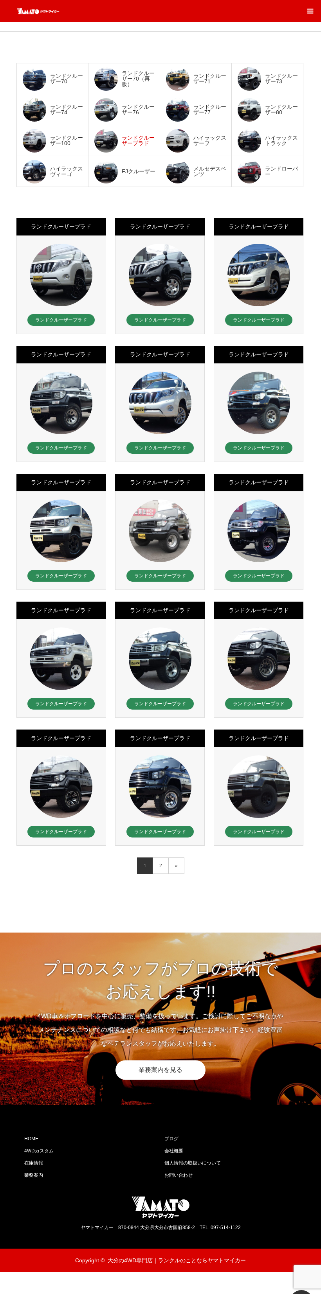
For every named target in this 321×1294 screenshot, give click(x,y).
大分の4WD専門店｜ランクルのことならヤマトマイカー (177, 1260)
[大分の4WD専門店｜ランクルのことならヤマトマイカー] (59, 11)
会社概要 (173, 1151)
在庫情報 (33, 1163)
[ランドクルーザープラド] (61, 275)
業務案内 (33, 1175)
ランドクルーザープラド (61, 226)
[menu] (310, 11)
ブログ (171, 1138)
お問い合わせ (178, 1175)
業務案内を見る (160, 1070)
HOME (31, 1138)
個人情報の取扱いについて (192, 1163)
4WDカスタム (39, 1151)
